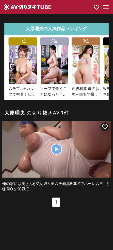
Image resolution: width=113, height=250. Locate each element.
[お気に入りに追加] (104, 126)
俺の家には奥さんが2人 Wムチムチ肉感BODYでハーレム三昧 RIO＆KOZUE (52, 186)
